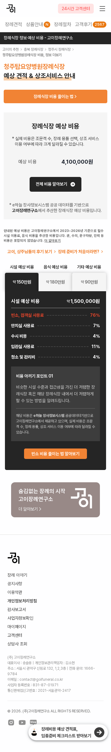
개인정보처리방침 (22, 600)
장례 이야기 (17, 575)
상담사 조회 (17, 643)
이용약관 (14, 592)
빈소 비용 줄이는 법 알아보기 (55, 453)
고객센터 (14, 635)
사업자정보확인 (20, 618)
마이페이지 (16, 626)
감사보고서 (16, 609)
